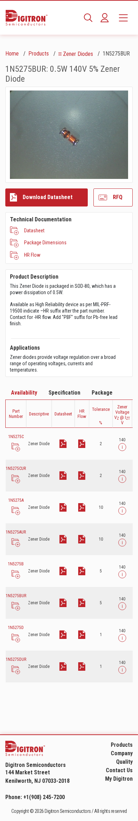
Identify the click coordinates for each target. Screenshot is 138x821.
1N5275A (16, 500)
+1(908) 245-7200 (44, 797)
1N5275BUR (16, 595)
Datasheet (34, 230)
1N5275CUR (16, 468)
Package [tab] (102, 392)
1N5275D (16, 627)
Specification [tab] (64, 392)
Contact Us (119, 770)
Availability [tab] (24, 392)
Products (38, 53)
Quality (124, 761)
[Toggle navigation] (123, 17)
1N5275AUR (16, 532)
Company (122, 753)
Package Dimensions (45, 242)
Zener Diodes (78, 54)
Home (12, 53)
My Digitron (119, 778)
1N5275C (16, 436)
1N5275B (16, 563)
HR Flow (32, 255)
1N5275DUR (16, 659)
